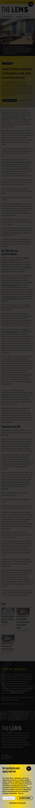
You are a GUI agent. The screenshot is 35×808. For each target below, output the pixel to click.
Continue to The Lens (17, 803)
